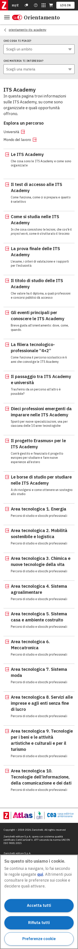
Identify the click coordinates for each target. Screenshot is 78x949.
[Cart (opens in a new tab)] (51, 5)
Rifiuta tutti (39, 922)
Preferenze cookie (39, 938)
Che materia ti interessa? (23, 60)
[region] (39, 902)
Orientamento (42, 17)
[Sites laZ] (44, 5)
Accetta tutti (39, 905)
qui (40, 874)
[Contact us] (36, 5)
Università (11, 132)
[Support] (26, 5)
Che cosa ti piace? (17, 40)
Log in (65, 5)
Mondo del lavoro (17, 139)
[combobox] (39, 49)
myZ (15, 5)
